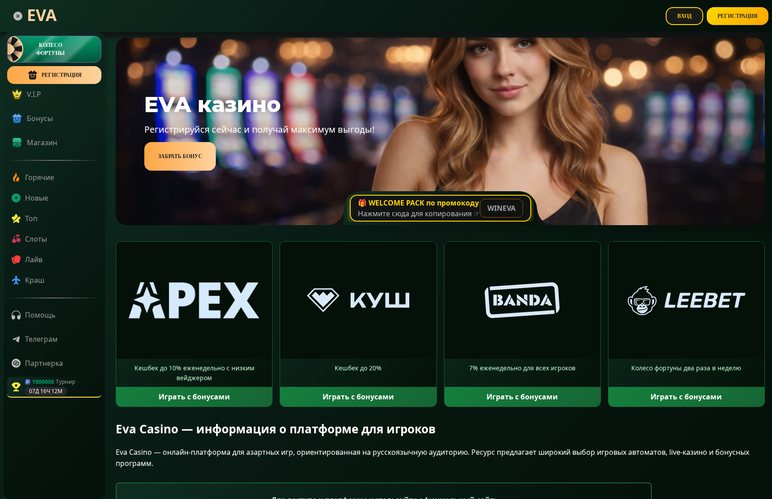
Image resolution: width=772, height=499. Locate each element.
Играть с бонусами (194, 397)
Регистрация (737, 16)
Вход (684, 16)
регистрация (62, 75)
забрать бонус (180, 156)
